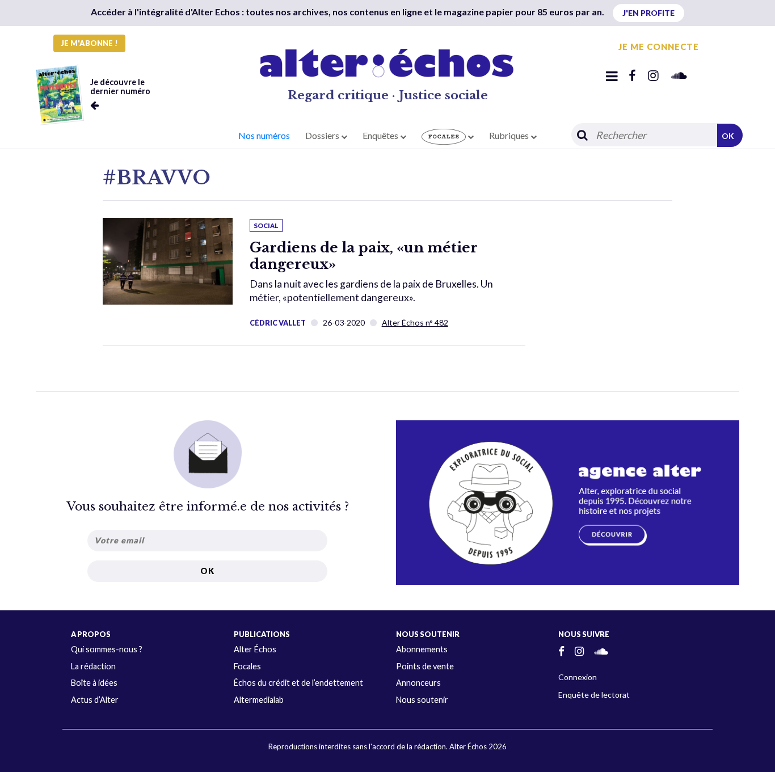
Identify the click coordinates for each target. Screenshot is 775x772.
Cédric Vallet (278, 322)
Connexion (577, 677)
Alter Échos (255, 649)
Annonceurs (418, 682)
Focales (247, 666)
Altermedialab (259, 699)
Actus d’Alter (95, 699)
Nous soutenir (422, 699)
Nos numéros (264, 135)
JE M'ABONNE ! (89, 43)
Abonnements (422, 649)
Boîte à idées (94, 682)
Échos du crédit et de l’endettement (298, 682)
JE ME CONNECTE (658, 46)
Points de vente (425, 666)
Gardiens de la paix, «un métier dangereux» (364, 255)
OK (728, 136)
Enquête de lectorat (594, 694)
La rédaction (93, 666)
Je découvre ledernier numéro (120, 86)
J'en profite (648, 13)
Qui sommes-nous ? (106, 649)
